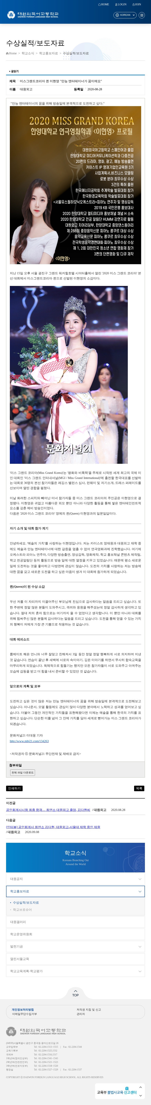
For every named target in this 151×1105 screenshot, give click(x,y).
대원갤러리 (18, 922)
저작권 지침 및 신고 (89, 1009)
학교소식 (28, 53)
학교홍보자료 (19, 891)
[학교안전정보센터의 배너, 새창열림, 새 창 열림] (117, 1091)
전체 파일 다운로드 (23, 772)
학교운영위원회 (21, 934)
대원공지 (16, 879)
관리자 (81, 1014)
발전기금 (16, 946)
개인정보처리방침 (23, 1009)
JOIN (138, 4)
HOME (105, 4)
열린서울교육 (19, 959)
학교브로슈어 (22, 909)
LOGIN (122, 4)
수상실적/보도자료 (26, 902)
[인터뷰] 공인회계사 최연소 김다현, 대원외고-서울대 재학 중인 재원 (53, 827)
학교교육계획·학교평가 (26, 971)
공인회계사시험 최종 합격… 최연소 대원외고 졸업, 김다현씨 (48, 810)
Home (13, 53)
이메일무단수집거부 (24, 1014)
